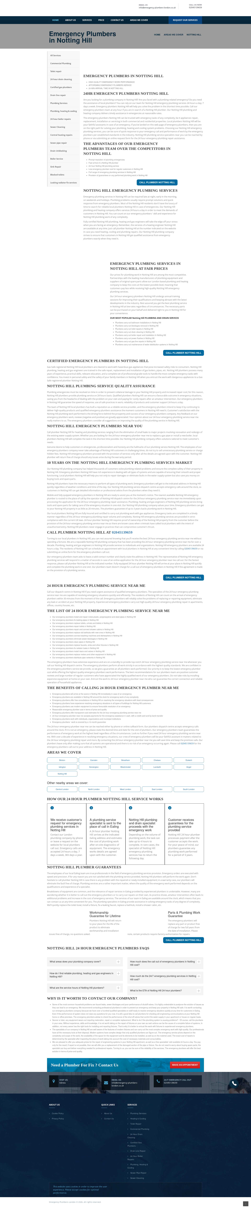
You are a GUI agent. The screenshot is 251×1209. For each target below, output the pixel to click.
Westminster (125, 767)
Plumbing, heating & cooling (63, 111)
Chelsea (157, 760)
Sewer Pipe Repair (138, 1172)
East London (157, 789)
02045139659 (195, 7)
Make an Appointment (185, 1065)
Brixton (62, 760)
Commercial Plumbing (60, 63)
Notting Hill (62, 773)
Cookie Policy (58, 1113)
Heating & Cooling (138, 1118)
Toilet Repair (135, 1123)
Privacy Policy (58, 1118)
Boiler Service (56, 158)
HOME (55, 20)
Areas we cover (139, 20)
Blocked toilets (57, 174)
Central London (62, 789)
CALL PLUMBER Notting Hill (157, 182)
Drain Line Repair (138, 1151)
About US (70, 20)
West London (125, 789)
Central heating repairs (61, 135)
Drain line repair (58, 95)
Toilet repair (55, 71)
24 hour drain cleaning (61, 79)
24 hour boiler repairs (60, 119)
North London (94, 789)
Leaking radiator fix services (63, 182)
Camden (93, 760)
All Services (55, 55)
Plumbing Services (58, 103)
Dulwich (189, 760)
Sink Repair (55, 166)
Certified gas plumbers (61, 87)
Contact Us (117, 20)
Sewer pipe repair (58, 143)
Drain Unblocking (58, 150)
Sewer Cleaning (57, 127)
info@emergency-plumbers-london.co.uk (157, 7)
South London (189, 789)
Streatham (125, 760)
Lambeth (157, 767)
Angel (188, 767)
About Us (108, 1113)
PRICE (101, 20)
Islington (62, 767)
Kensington (94, 767)
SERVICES (87, 20)
